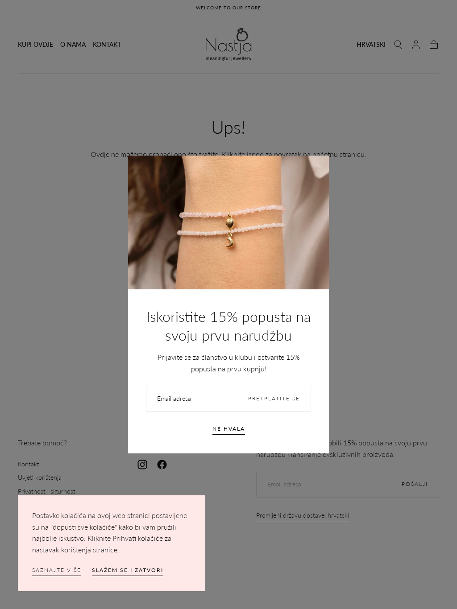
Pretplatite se (274, 398)
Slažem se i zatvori (127, 570)
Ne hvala (228, 428)
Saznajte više (56, 570)
